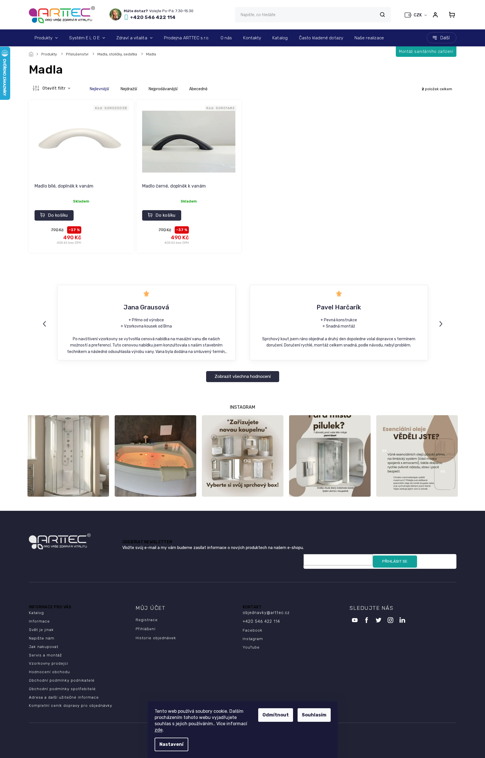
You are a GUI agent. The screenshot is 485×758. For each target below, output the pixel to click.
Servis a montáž (45, 655)
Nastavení (171, 744)
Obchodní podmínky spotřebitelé (62, 688)
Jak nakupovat (43, 646)
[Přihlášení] (435, 14)
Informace (39, 621)
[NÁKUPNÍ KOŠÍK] (450, 14)
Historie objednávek (156, 638)
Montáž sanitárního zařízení (426, 51)
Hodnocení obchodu (49, 671)
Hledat (382, 14)
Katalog (36, 612)
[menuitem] (46, 37)
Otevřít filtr (54, 88)
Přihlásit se (395, 561)
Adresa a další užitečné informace (64, 697)
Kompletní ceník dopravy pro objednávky (70, 705)
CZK (418, 15)
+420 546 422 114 (261, 621)
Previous (45, 323)
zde (159, 730)
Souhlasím (314, 715)
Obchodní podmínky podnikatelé (62, 680)
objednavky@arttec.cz (266, 612)
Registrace (147, 619)
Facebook (252, 630)
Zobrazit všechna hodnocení (243, 376)
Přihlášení (145, 628)
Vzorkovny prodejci (48, 663)
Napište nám (41, 638)
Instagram (253, 638)
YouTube (251, 647)
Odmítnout (275, 715)
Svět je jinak (41, 629)
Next (441, 323)
